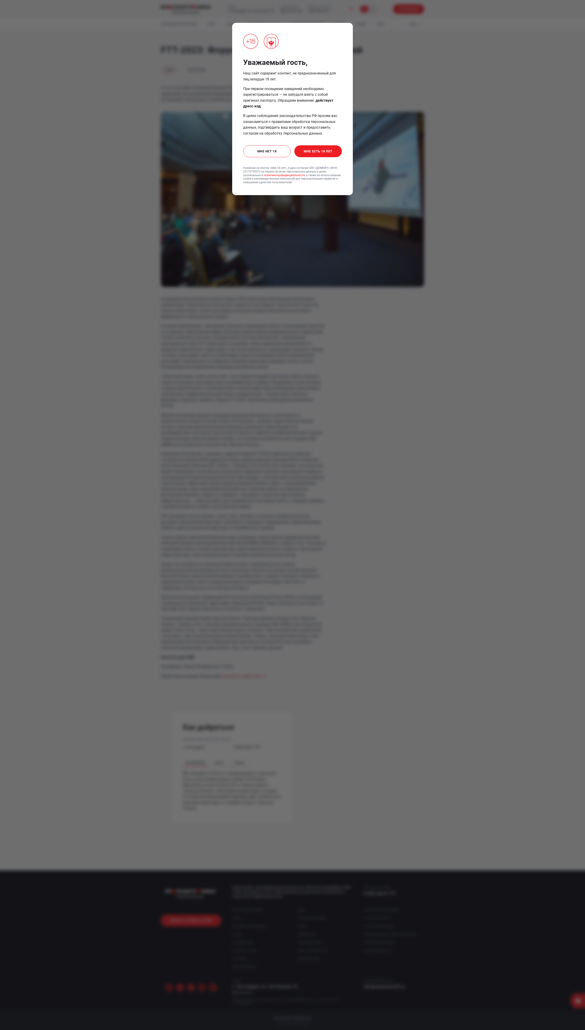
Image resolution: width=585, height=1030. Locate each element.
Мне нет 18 (267, 151)
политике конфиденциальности (284, 175)
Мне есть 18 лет (318, 151)
